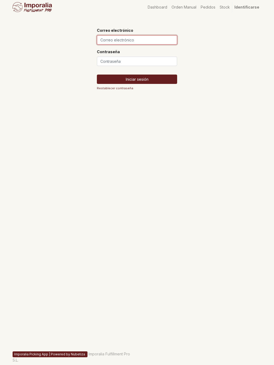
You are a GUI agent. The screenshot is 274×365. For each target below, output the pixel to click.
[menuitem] (157, 7)
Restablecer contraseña (115, 88)
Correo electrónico (115, 30)
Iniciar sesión (137, 79)
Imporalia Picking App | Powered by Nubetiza (50, 354)
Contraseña (108, 51)
